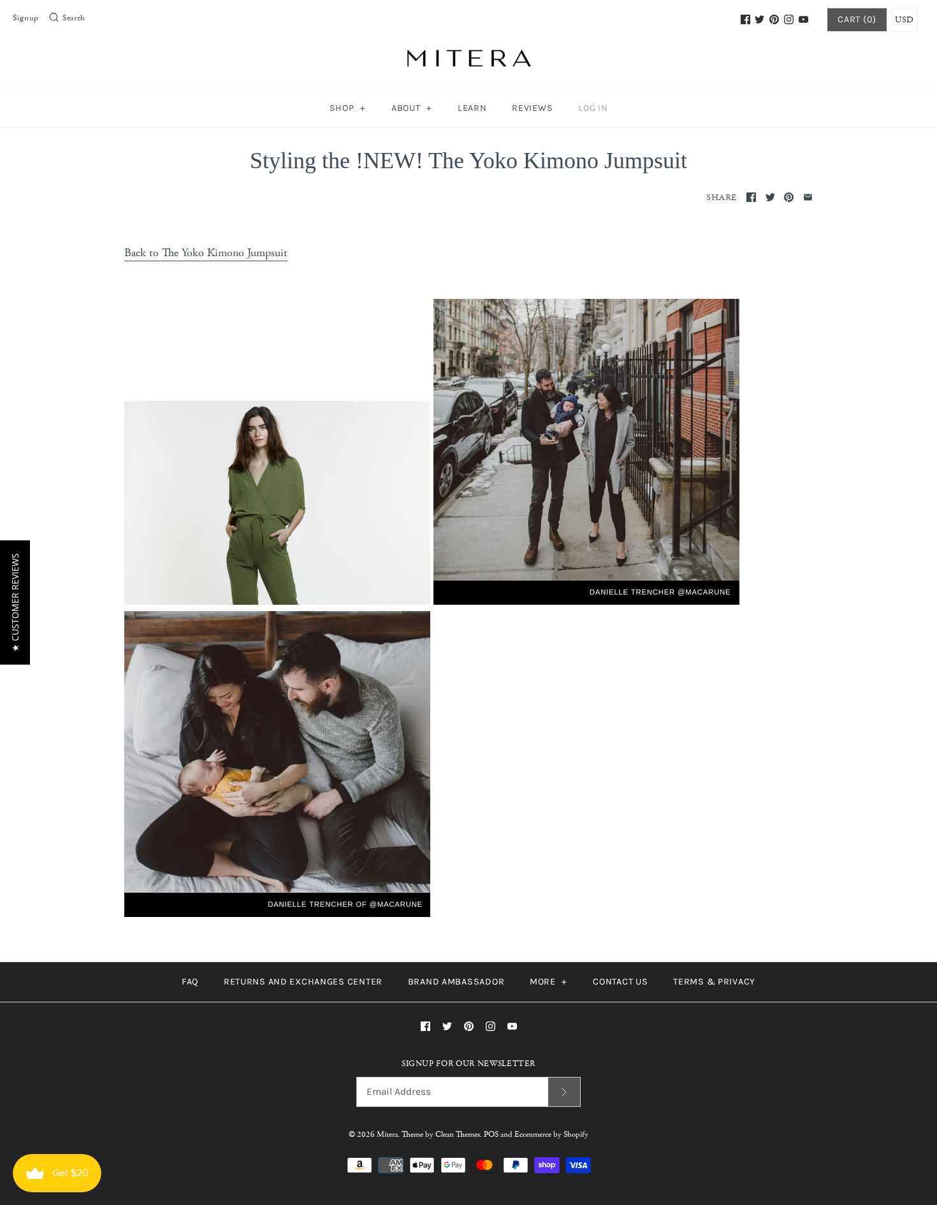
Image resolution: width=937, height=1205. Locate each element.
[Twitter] (759, 19)
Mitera (387, 1134)
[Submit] (564, 1092)
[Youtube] (803, 19)
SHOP (348, 108)
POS (491, 1134)
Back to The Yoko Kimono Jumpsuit (205, 252)
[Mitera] (468, 56)
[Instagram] (789, 19)
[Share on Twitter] (770, 197)
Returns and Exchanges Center (303, 981)
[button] (15, 602)
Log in (592, 108)
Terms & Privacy (714, 981)
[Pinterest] (774, 19)
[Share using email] (808, 197)
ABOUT (411, 108)
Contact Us (620, 981)
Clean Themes (457, 1134)
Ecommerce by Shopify (551, 1134)
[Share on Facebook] (751, 197)
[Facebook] (745, 19)
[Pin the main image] (789, 197)
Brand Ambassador (456, 981)
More (548, 981)
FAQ (190, 981)
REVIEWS (532, 108)
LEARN (472, 108)
